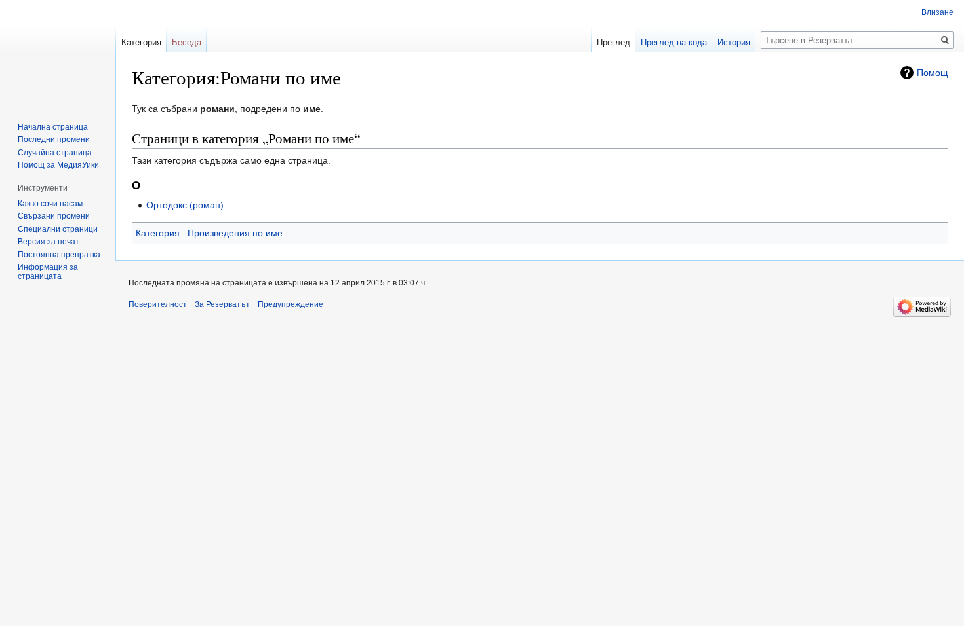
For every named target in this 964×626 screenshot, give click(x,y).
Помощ (932, 72)
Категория (158, 233)
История (733, 42)
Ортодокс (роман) (185, 205)
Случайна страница (55, 152)
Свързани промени (54, 216)
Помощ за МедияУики (58, 165)
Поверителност (158, 304)
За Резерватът (222, 304)
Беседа (186, 42)
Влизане (937, 12)
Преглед (613, 42)
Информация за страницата (48, 272)
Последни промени (54, 139)
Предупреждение (290, 304)
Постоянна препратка (59, 254)
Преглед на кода (674, 42)
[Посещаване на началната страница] (57, 52)
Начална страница (53, 127)
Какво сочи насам (50, 203)
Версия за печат (48, 241)
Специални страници (58, 229)
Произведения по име (235, 233)
